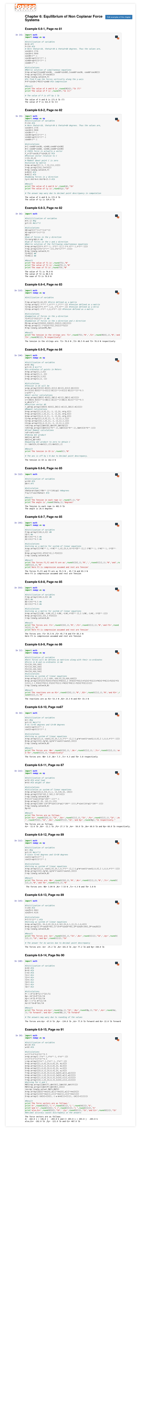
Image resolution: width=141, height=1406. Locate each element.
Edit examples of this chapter (119, 17)
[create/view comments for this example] (117, 38)
